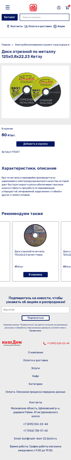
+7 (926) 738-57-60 (35, 430)
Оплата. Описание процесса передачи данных (35, 391)
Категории (35, 384)
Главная (6, 44)
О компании (35, 352)
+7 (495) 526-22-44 (58, 343)
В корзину (35, 274)
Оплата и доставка (35, 360)
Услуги (35, 368)
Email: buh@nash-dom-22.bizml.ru (35, 438)
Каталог (9, 17)
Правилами (35, 331)
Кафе (35, 376)
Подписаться (36, 318)
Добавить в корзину (35, 143)
